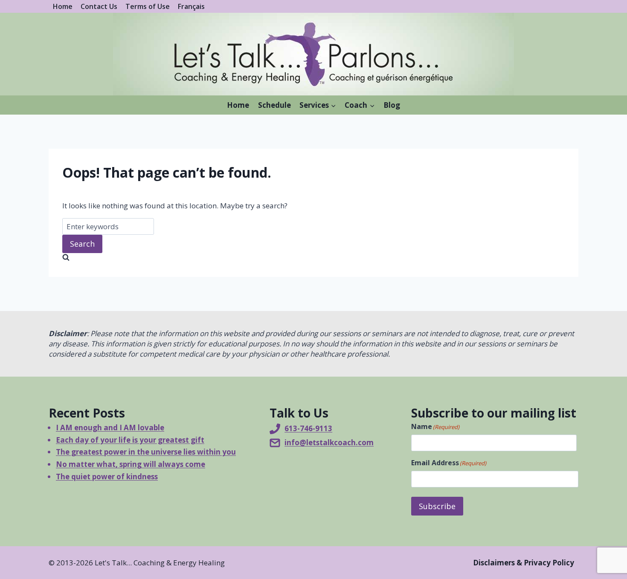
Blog (391, 105)
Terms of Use (147, 6)
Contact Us (99, 6)
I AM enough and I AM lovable (110, 427)
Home (63, 6)
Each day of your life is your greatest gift (130, 440)
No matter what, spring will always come (130, 464)
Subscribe (437, 506)
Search (82, 244)
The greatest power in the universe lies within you (146, 452)
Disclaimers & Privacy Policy (523, 562)
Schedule (274, 105)
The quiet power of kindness (107, 476)
